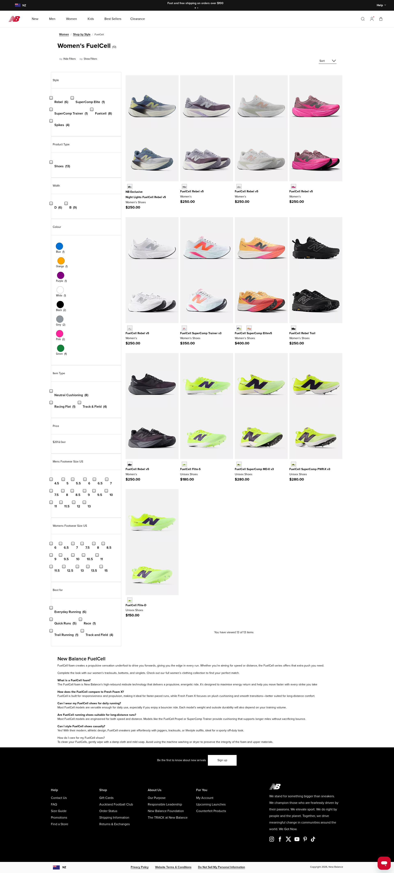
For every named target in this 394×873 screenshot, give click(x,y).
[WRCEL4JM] (249, 328)
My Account (204, 798)
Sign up (222, 760)
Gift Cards (106, 798)
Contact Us (59, 798)
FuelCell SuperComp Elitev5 (253, 333)
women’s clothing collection (187, 673)
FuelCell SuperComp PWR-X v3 (309, 469)
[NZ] (17, 5)
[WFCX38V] (129, 186)
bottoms (123, 673)
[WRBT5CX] (293, 328)
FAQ (54, 804)
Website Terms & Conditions (173, 867)
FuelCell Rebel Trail (302, 333)
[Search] (363, 19)
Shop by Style (81, 34)
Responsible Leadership (165, 804)
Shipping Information (114, 818)
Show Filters (90, 59)
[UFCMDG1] (129, 600)
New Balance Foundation (166, 811)
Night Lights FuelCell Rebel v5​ (146, 197)
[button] (372, 19)
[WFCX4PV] (239, 186)
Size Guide (58, 811)
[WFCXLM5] (129, 328)
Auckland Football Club (116, 804)
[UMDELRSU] (239, 464)
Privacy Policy (140, 867)
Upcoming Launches (211, 804)
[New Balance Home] (16, 19)
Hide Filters (69, 59)
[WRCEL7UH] (239, 328)
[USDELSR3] (293, 464)
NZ (64, 867)
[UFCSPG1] (184, 464)
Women (64, 34)
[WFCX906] (184, 186)
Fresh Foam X (187, 696)
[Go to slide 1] (196, 8)
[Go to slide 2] (198, 8)
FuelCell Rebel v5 (192, 191)
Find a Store (59, 824)
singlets (140, 673)
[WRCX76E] (184, 328)
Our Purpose (157, 798)
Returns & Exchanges (114, 824)
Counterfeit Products (211, 811)
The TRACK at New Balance (168, 818)
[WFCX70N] (293, 186)
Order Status (108, 811)
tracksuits (111, 673)
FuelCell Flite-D (136, 605)
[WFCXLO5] (129, 464)
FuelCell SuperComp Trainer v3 (200, 333)
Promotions (59, 818)
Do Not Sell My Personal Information (221, 867)
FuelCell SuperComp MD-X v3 (254, 469)
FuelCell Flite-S (190, 469)
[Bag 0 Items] (381, 19)
